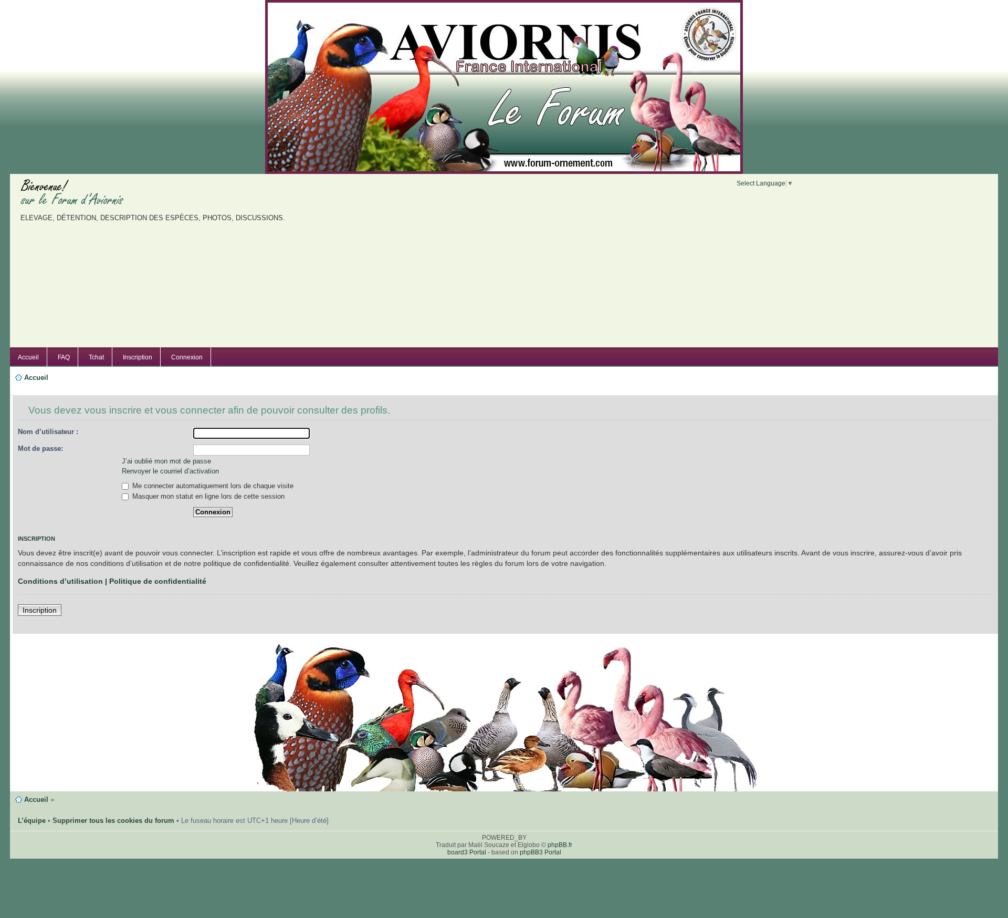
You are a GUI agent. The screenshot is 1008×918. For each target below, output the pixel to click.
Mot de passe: (40, 448)
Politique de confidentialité (157, 581)
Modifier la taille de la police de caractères (28, 390)
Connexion (187, 357)
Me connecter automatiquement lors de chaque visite (211, 486)
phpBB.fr (560, 845)
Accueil (28, 357)
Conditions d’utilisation (60, 581)
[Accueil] (504, 84)
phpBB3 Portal (540, 852)
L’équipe (32, 820)
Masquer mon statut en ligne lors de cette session (207, 496)
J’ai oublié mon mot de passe (166, 461)
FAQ (64, 357)
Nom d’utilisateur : (48, 432)
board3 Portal (466, 852)
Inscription (137, 357)
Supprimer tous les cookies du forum (113, 820)
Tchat (96, 357)
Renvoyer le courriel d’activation (170, 471)
